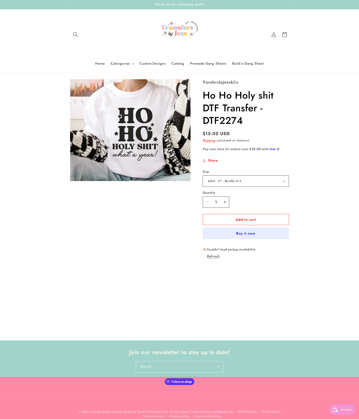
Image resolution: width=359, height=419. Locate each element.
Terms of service (153, 416)
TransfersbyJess (101, 411)
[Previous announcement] (71, 4)
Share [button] (213, 160)
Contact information (208, 416)
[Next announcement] (288, 4)
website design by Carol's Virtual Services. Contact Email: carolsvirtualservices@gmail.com (172, 411)
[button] (75, 34)
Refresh (213, 256)
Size (206, 172)
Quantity (209, 193)
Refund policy (247, 411)
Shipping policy (179, 416)
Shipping (209, 140)
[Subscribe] (217, 366)
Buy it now (245, 233)
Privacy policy (271, 411)
